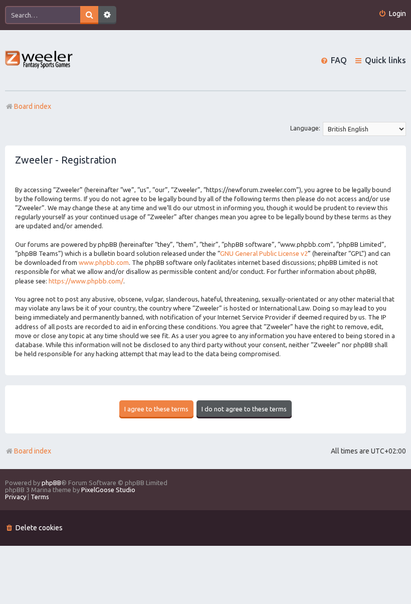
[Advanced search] (107, 15)
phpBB (51, 482)
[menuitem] (392, 14)
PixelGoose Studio (108, 489)
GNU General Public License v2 (264, 253)
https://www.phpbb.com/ (86, 280)
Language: (305, 127)
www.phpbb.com (104, 262)
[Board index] (39, 60)
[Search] (89, 15)
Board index (32, 451)
